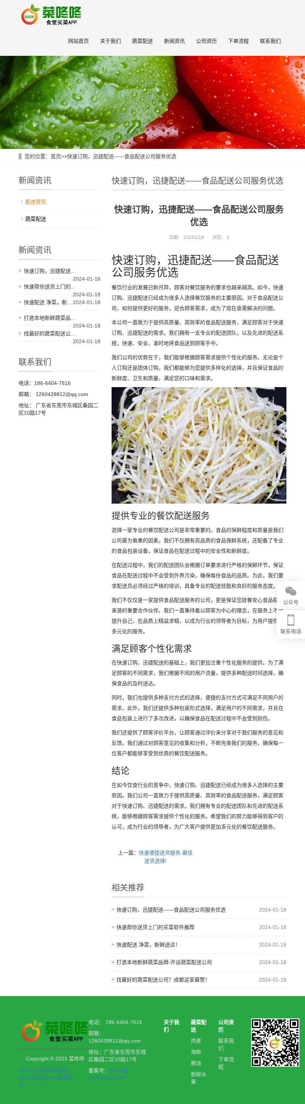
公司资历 (206, 41)
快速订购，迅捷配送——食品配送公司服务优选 (121, 156)
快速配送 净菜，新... (47, 302)
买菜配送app (42, 1078)
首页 (56, 156)
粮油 (196, 1063)
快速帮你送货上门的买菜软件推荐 (155, 927)
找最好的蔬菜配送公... (49, 333)
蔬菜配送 (142, 41)
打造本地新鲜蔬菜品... (49, 318)
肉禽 (196, 1041)
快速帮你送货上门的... (49, 287)
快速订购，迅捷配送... (49, 271)
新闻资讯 (174, 41)
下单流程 (238, 41)
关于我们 (110, 41)
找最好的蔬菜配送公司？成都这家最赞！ (163, 980)
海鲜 (196, 1052)
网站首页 (78, 41)
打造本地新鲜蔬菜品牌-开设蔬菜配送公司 (164, 962)
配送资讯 (35, 202)
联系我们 (270, 41)
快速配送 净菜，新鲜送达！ (148, 945)
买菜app (28, 1070)
